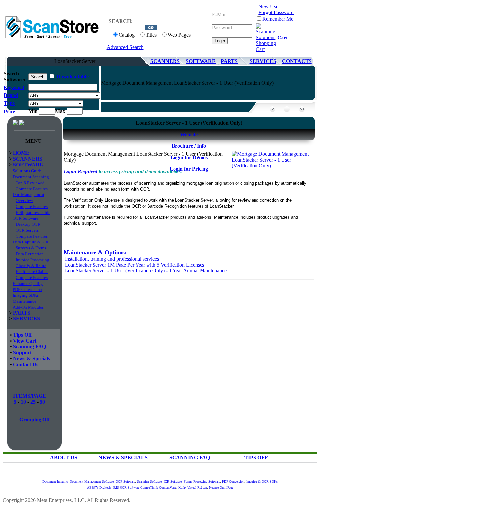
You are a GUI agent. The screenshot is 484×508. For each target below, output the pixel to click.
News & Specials (31, 358)
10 (23, 402)
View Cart (24, 340)
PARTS (229, 61)
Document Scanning (31, 176)
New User (269, 6)
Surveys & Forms (31, 247)
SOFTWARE (201, 61)
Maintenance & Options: (95, 252)
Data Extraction (30, 253)
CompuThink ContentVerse (158, 487)
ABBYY (92, 487)
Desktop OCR (28, 224)
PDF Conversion (27, 289)
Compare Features (32, 188)
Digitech (105, 487)
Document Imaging (55, 481)
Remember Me (277, 19)
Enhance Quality (28, 283)
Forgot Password (276, 12)
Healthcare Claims (32, 271)
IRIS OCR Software (126, 487)
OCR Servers (27, 230)
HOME (21, 153)
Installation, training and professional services (112, 259)
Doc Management (28, 194)
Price (9, 111)
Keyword (14, 87)
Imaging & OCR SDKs (262, 481)
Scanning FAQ (29, 346)
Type (9, 103)
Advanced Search (125, 47)
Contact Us (25, 364)
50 (42, 402)
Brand (11, 95)
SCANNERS (165, 61)
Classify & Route (31, 265)
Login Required (80, 171)
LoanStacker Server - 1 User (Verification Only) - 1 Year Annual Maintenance (146, 270)
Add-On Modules (28, 307)
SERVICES (263, 61)
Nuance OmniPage (221, 487)
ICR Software (173, 481)
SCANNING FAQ (189, 457)
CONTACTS (297, 61)
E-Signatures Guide (33, 212)
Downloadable (72, 76)
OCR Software (25, 218)
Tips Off (22, 335)
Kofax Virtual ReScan (192, 487)
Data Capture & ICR (31, 242)
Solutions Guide (27, 170)
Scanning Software (149, 481)
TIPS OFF (256, 457)
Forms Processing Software (202, 481)
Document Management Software (92, 481)
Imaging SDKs (26, 295)
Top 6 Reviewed (30, 182)
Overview (24, 200)
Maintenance (24, 301)
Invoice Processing (32, 259)
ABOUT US (63, 457)
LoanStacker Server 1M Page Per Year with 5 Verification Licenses (134, 264)
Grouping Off (34, 419)
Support (22, 352)
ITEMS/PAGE (29, 396)
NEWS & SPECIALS (123, 457)
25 (33, 402)
